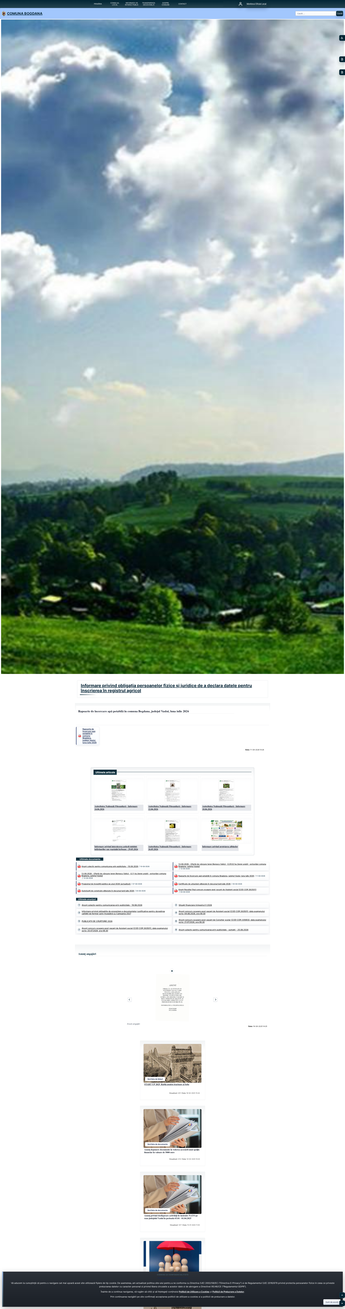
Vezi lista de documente (157, 1144)
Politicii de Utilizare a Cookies (194, 1291)
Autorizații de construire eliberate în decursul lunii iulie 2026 (107, 891)
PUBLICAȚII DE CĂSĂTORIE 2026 (97, 921)
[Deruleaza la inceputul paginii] (342, 1295)
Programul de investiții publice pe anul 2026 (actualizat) (106, 884)
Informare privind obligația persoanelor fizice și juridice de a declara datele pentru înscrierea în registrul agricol (166, 688)
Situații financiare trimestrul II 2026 (195, 905)
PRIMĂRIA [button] (98, 4)
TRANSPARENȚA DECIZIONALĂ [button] (148, 4)
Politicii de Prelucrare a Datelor (228, 1291)
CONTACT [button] (182, 4)
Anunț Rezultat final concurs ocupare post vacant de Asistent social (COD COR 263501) (217, 889)
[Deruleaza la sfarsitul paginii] (342, 1303)
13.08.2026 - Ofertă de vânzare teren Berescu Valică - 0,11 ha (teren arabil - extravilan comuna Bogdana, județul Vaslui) (123, 874)
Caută (339, 13)
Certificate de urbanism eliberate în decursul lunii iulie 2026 (204, 884)
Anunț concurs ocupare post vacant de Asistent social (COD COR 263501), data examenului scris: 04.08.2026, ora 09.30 (222, 912)
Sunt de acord (332, 1302)
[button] (119, 790)
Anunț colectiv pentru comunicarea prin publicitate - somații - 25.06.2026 (213, 930)
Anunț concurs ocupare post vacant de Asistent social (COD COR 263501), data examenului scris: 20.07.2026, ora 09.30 (125, 929)
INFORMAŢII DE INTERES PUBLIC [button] (131, 4)
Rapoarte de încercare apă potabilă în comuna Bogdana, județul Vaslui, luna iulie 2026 (216, 876)
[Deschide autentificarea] (240, 4)
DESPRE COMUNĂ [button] (165, 4)
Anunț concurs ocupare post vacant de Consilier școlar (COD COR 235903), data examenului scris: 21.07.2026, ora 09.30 (222, 921)
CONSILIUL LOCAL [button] (114, 4)
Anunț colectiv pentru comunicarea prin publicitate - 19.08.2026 (109, 866)
